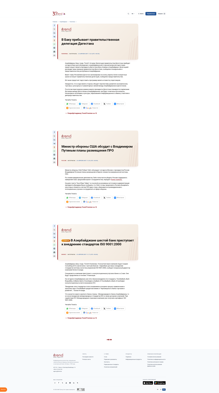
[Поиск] (128, 13)
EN (157, 389)
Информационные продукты (134, 359)
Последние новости (87, 356)
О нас (105, 356)
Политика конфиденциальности (156, 359)
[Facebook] (58, 382)
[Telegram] (70, 382)
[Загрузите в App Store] (148, 383)
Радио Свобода (116, 179)
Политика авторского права (155, 362)
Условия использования (154, 356)
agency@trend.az (57, 371)
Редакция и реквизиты (110, 359)
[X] (62, 382)
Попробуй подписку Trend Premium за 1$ (82, 113)
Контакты (107, 362)
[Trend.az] (59, 14)
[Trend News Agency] (58, 355)
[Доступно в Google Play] (160, 383)
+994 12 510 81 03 (57, 369)
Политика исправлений (110, 367)
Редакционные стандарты (111, 364)
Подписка (128, 356)
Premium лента (86, 359)
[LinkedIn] (73, 382)
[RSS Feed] (77, 382)
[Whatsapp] (54, 382)
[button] (54, 25)
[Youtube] (66, 382)
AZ (161, 389)
